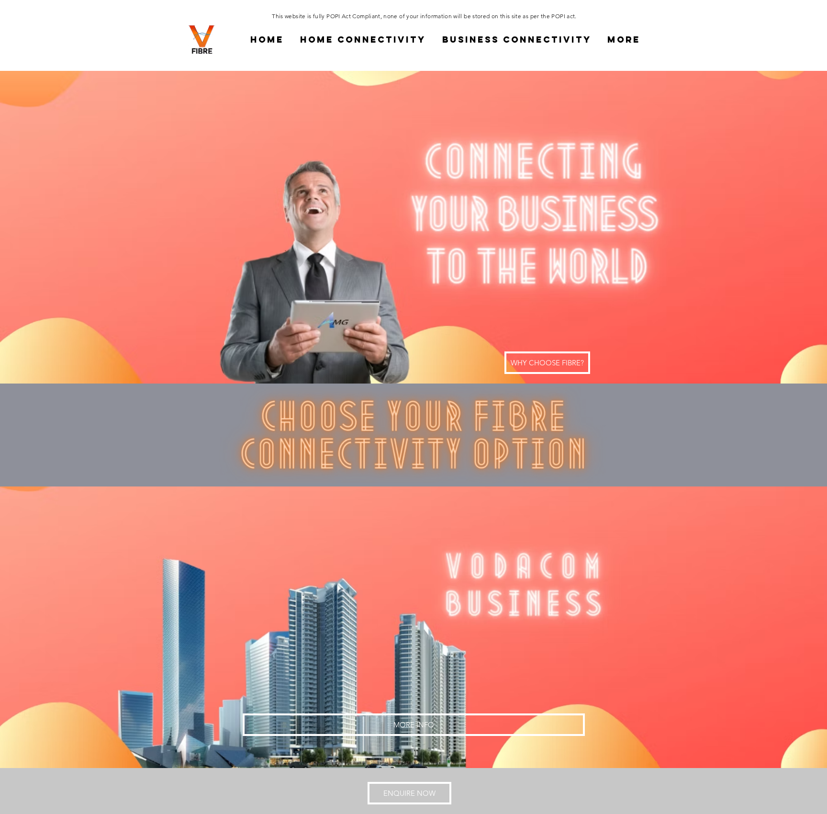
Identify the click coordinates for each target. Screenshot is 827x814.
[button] (363, 39)
